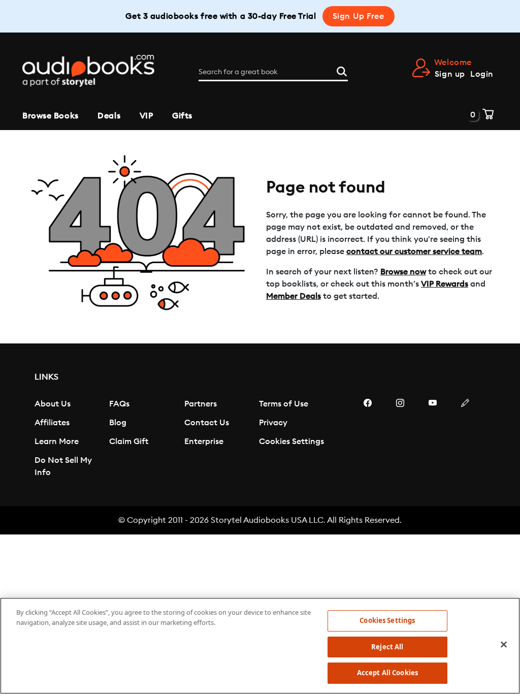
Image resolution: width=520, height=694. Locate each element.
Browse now (403, 272)
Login (482, 74)
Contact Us (206, 423)
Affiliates (52, 423)
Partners (200, 404)
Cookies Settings (291, 441)
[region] (260, 645)
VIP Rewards (444, 284)
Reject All (387, 646)
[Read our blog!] (465, 439)
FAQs (119, 404)
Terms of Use (283, 404)
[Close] (504, 645)
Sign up (450, 74)
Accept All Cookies (387, 672)
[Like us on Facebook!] (367, 439)
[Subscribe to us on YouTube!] (432, 439)
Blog (117, 423)
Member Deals (293, 296)
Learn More (57, 441)
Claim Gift (128, 441)
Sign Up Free (358, 16)
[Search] (342, 70)
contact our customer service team (414, 251)
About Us (53, 404)
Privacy (273, 423)
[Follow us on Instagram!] (400, 439)
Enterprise (203, 441)
